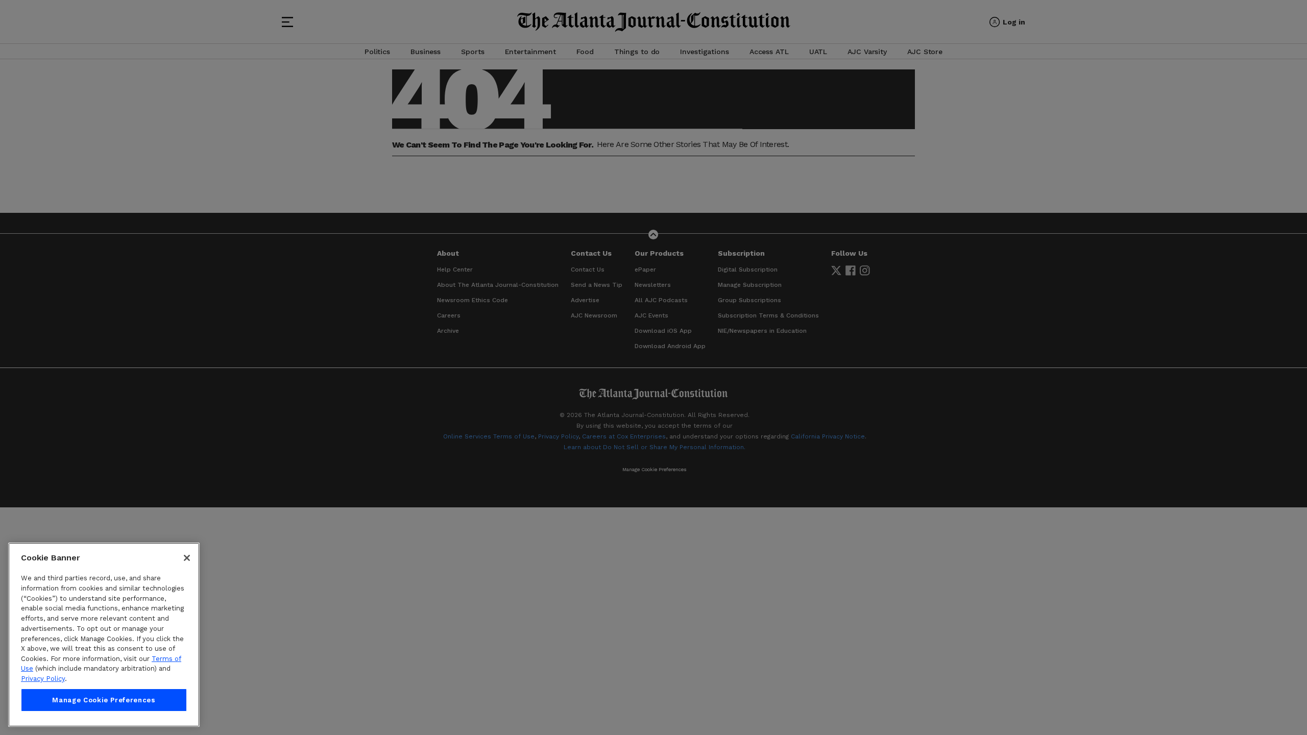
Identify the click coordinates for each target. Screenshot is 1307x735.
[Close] (187, 558)
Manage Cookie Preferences (103, 700)
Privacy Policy (43, 678)
